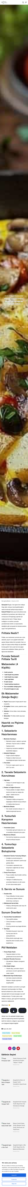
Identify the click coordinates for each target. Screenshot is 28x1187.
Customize (14, 1179)
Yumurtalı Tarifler (7, 1039)
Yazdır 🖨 (4, 1010)
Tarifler (14, 295)
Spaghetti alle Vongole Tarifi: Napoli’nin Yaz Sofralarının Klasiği (19, 1104)
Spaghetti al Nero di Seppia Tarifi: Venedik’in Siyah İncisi (19, 1082)
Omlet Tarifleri (6, 1033)
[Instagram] (10, 1048)
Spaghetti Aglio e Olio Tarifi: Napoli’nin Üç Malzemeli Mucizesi (19, 1147)
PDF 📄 (13, 1010)
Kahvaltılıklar (20, 295)
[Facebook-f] (14, 1048)
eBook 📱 (22, 1010)
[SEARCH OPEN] (23, 2)
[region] (14, 1173)
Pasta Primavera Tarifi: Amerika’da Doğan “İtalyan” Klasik (19, 1060)
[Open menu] (26, 2)
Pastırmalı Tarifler (7, 1036)
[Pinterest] (18, 1048)
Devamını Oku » (16, 1064)
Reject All (14, 1183)
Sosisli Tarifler (17, 1036)
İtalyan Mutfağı (16, 1033)
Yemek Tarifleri (8, 295)
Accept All (14, 1175)
